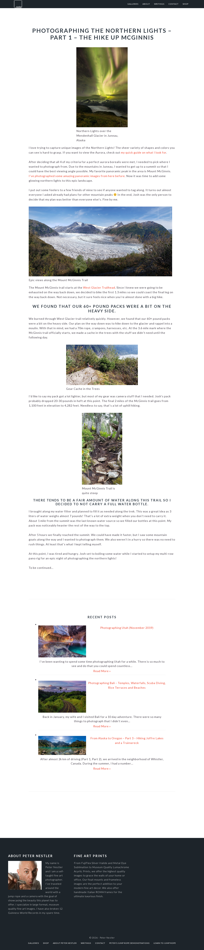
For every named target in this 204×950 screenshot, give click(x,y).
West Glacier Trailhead (99, 287)
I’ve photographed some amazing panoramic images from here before (77, 176)
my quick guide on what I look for (143, 152)
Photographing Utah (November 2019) (126, 627)
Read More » (102, 671)
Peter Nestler (46, 4)
